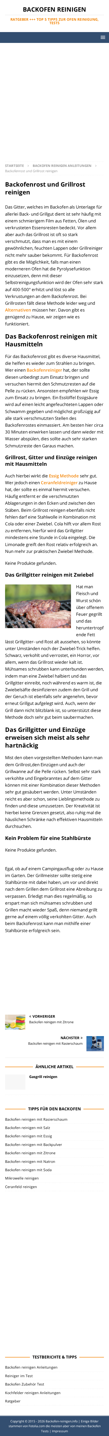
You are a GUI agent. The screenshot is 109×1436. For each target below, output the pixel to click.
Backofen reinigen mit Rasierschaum (36, 1119)
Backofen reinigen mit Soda (28, 1169)
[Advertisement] (54, 99)
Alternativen (18, 310)
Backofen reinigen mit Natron (30, 1161)
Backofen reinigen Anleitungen (31, 1367)
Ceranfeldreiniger (59, 482)
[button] (102, 37)
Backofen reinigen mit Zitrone (30, 1152)
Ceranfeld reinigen (21, 1186)
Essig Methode (63, 476)
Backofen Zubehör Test (24, 1384)
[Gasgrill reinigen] (15, 1082)
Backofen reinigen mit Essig (28, 1136)
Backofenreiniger (44, 370)
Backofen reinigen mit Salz (27, 1127)
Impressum (60, 1431)
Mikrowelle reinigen (22, 1178)
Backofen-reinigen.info (62, 1421)
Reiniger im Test (19, 1375)
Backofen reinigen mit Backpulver (33, 1144)
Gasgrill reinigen (43, 1076)
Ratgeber (13, 1401)
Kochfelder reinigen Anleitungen (33, 1392)
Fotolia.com (37, 1426)
